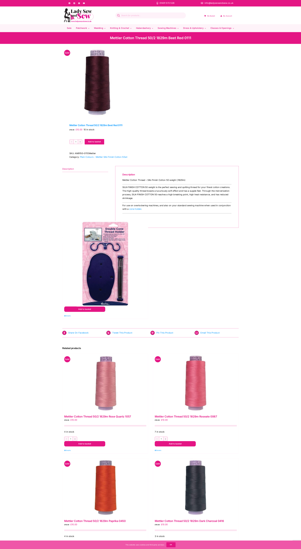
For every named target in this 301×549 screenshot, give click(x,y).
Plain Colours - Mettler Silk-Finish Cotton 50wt (103, 157)
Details (68, 316)
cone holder (135, 209)
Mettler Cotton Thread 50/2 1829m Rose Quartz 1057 (97, 416)
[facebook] (69, 3)
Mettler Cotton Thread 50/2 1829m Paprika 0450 (95, 521)
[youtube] (84, 3)
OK (171, 545)
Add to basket (94, 141)
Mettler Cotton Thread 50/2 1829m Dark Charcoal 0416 (189, 521)
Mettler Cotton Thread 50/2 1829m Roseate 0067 (186, 416)
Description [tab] (68, 169)
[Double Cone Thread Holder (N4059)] (105, 263)
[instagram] (79, 3)
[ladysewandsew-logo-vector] (78, 9)
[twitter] (74, 3)
